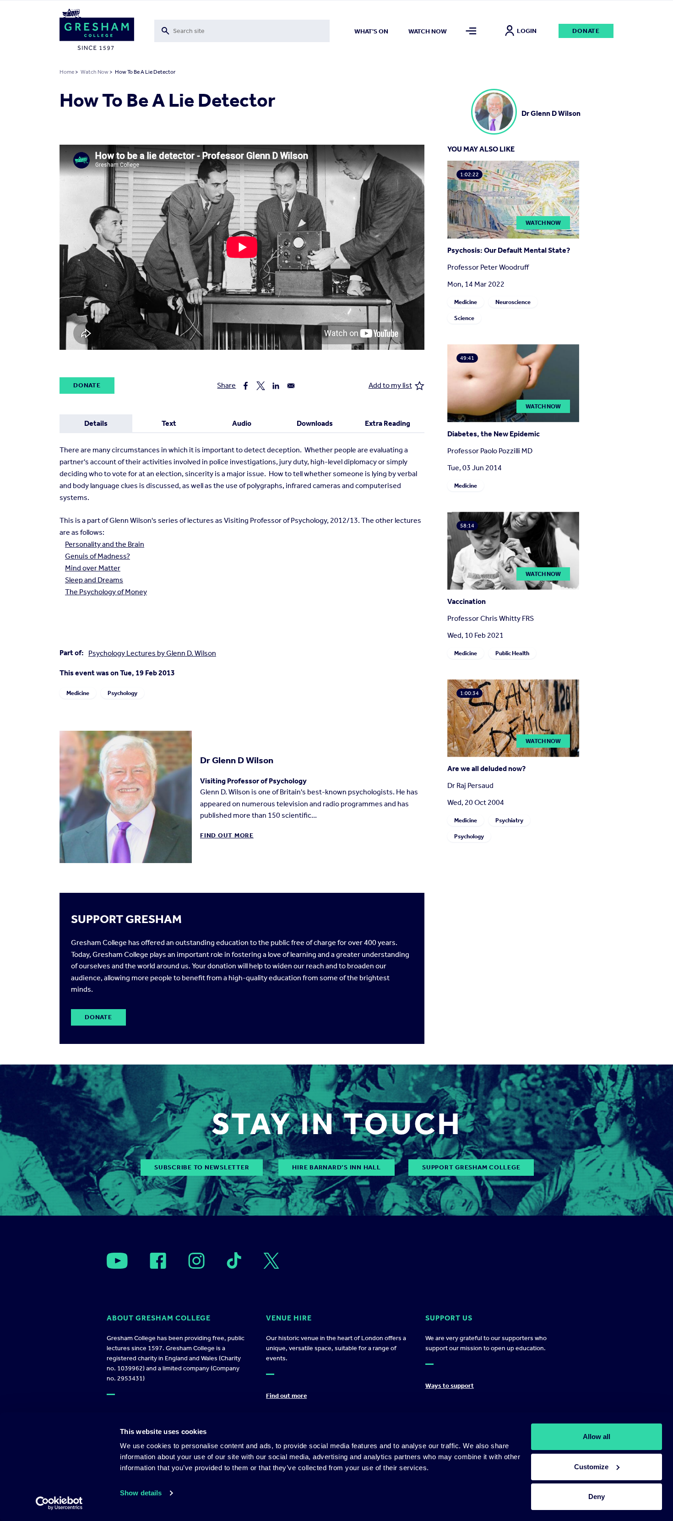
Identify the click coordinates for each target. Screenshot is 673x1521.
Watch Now (95, 72)
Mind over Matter (92, 568)
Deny (596, 1496)
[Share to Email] (291, 385)
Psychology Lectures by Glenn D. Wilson (152, 653)
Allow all (596, 1436)
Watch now (427, 31)
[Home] (97, 31)
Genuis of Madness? (97, 556)
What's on (371, 31)
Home (67, 72)
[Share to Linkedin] (276, 385)
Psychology (122, 693)
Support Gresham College (471, 1167)
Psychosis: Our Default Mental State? (508, 250)
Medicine (77, 693)
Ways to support (449, 1386)
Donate (586, 31)
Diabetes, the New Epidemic (493, 433)
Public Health (512, 653)
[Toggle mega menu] (471, 31)
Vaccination (466, 601)
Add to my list (390, 385)
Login (527, 31)
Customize (591, 1467)
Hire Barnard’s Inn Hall (336, 1167)
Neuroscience (513, 302)
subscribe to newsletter (201, 1167)
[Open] (117, 1261)
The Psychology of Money (106, 591)
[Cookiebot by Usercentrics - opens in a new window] (59, 1503)
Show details (141, 1493)
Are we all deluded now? (486, 768)
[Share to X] (260, 385)
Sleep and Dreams (94, 580)
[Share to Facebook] (245, 385)
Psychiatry (509, 820)
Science (464, 318)
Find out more (227, 835)
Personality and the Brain (104, 544)
